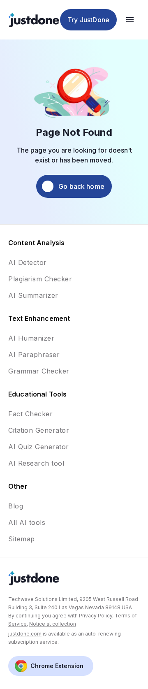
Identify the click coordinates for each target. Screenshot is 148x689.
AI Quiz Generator (38, 447)
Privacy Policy (95, 615)
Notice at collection (52, 624)
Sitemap (21, 539)
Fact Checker (30, 414)
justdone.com (25, 634)
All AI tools (26, 522)
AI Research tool (36, 463)
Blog (15, 506)
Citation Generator (38, 430)
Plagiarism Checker (40, 279)
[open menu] (130, 20)
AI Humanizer (31, 338)
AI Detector (27, 262)
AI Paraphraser (34, 354)
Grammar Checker (38, 371)
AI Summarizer (33, 295)
